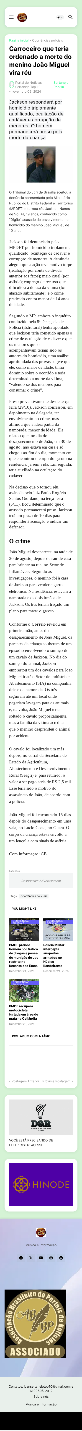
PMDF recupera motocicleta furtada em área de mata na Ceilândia (23, 1012)
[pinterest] (61, 1258)
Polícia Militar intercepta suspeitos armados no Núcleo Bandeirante (53, 955)
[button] (11, 17)
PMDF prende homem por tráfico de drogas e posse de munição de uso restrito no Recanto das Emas (23, 955)
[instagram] (51, 1258)
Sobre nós (41, 1396)
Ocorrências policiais (47, 40)
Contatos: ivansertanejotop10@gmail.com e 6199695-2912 (41, 1388)
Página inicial (18, 40)
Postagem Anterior (25, 1081)
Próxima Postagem (56, 1081)
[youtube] (41, 1258)
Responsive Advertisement (41, 881)
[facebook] (21, 1258)
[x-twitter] (31, 1258)
